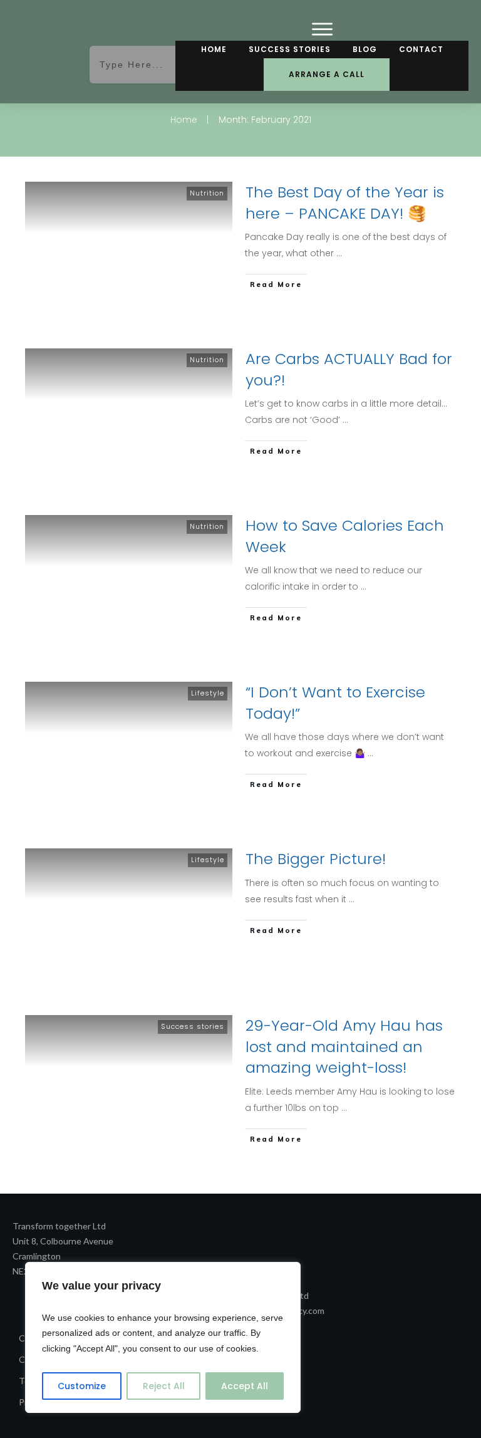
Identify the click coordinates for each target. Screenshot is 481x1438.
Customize (82, 1386)
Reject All (164, 1386)
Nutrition (207, 193)
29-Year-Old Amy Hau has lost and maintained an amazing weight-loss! (344, 1046)
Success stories (192, 1026)
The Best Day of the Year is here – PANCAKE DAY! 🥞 (345, 203)
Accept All (244, 1386)
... (339, 253)
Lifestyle (207, 693)
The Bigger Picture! (316, 858)
